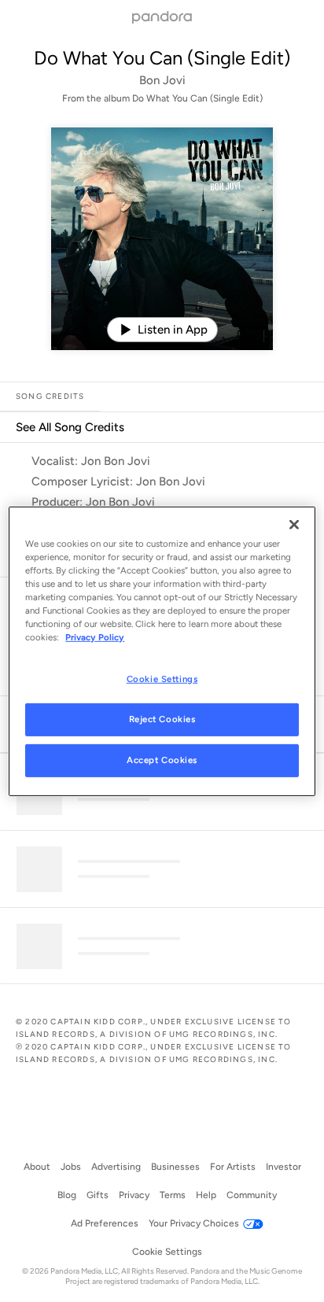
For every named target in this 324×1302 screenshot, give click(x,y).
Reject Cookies (162, 719)
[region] (161, 650)
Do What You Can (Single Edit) (162, 57)
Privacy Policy (94, 637)
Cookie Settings (162, 678)
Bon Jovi (162, 80)
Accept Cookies (162, 759)
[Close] (294, 524)
